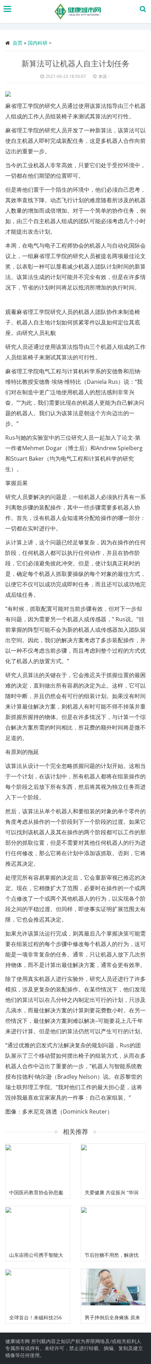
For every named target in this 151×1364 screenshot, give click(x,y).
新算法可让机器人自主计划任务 (75, 63)
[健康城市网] (77, 11)
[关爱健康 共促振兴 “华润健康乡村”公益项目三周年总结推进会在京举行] (113, 1165)
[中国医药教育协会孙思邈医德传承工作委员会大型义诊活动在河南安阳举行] (38, 1165)
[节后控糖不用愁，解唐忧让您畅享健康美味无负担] (113, 1227)
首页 (17, 42)
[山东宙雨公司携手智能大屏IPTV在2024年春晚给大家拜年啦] (38, 1227)
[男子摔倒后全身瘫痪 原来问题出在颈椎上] (113, 1290)
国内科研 (37, 42)
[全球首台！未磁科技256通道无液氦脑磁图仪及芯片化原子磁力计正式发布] (38, 1290)
